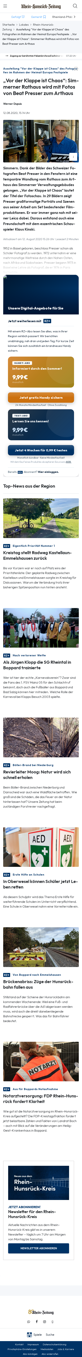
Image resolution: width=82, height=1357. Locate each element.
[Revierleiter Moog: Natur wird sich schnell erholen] (41, 737)
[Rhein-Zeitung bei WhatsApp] (29, 1322)
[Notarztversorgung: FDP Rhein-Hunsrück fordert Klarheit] (41, 1061)
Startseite (8, 24)
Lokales (24, 24)
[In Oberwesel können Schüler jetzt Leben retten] (41, 847)
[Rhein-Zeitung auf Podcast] (53, 1322)
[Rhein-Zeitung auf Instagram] (45, 1322)
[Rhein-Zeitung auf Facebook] (37, 1322)
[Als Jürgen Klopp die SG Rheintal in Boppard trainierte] (41, 627)
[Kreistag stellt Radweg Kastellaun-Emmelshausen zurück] (41, 518)
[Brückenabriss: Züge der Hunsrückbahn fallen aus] (41, 947)
